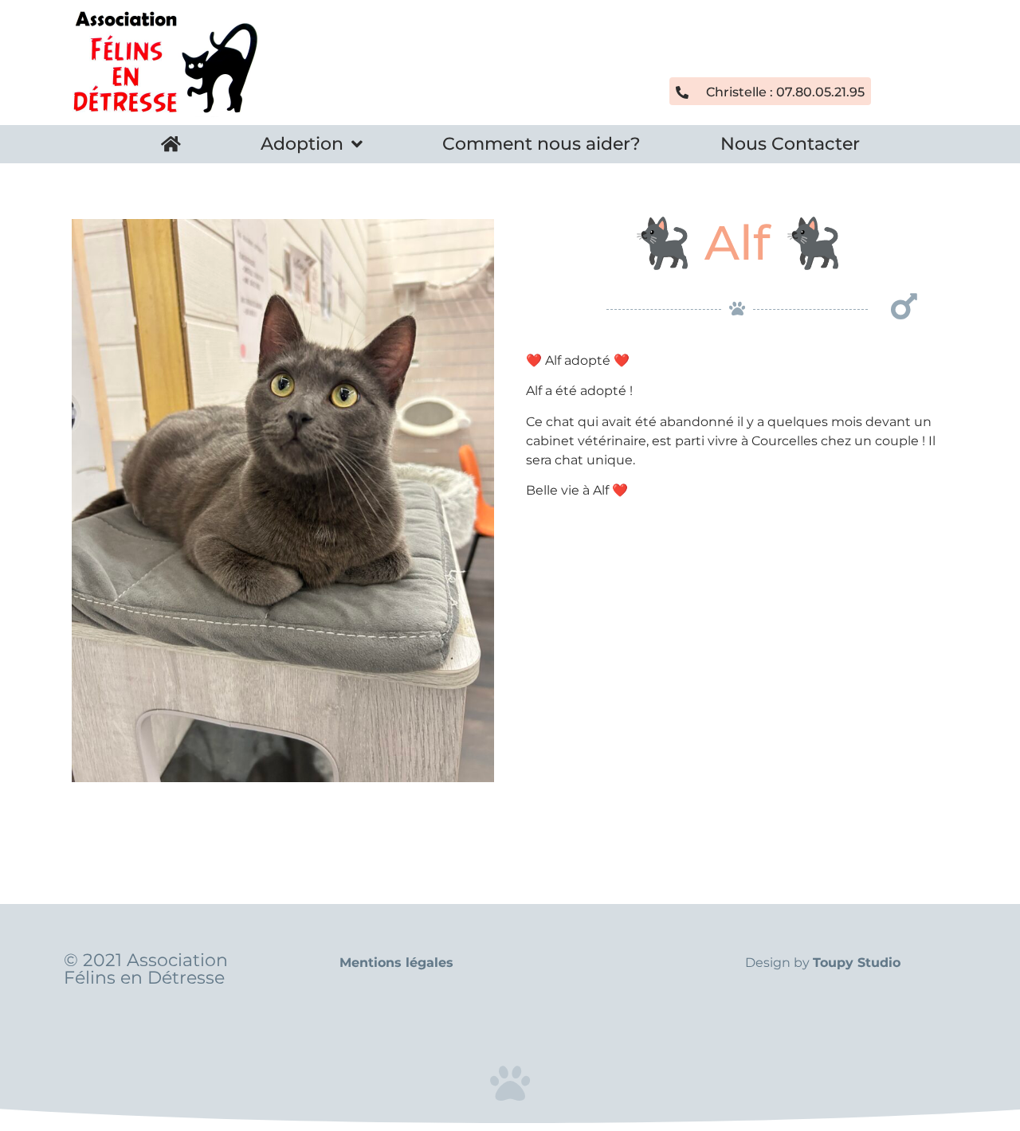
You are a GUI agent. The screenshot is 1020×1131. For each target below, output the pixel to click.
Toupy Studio (856, 962)
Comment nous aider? (541, 144)
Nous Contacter (790, 144)
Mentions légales (396, 962)
